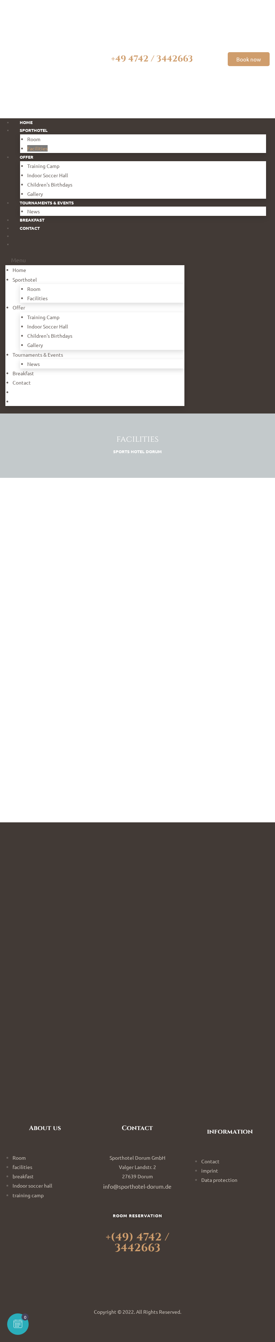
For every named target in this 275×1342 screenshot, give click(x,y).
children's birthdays (49, 184)
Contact (22, 382)
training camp (43, 166)
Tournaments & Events (47, 202)
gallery (35, 345)
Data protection (219, 1180)
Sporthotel (34, 130)
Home (19, 270)
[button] (249, 59)
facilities (37, 298)
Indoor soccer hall (47, 175)
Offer (26, 157)
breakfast (23, 373)
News (33, 364)
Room (33, 139)
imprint (209, 1170)
